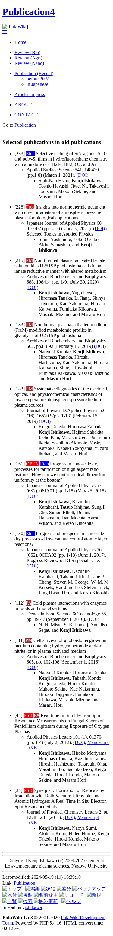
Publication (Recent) (33, 73)
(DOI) (82, 175)
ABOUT (23, 104)
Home (20, 42)
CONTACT (26, 114)
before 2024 (38, 78)
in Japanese (37, 84)
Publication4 (28, 11)
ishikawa (33, 907)
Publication (25, 125)
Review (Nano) (29, 63)
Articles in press (29, 94)
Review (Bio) (27, 52)
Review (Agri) (28, 57)
